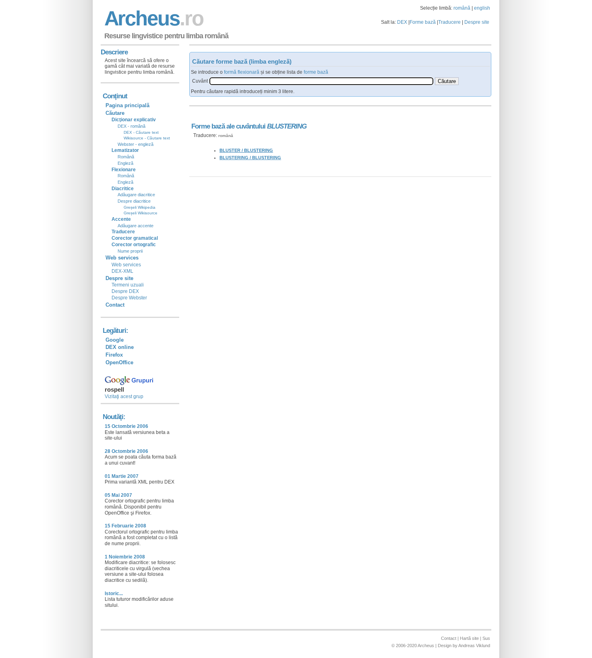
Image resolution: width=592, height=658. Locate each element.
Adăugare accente (135, 225)
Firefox (114, 355)
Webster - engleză (135, 144)
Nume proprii (130, 251)
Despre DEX (125, 291)
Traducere (449, 22)
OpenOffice (119, 362)
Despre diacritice (134, 201)
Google (115, 340)
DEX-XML (122, 271)
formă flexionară (241, 72)
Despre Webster (129, 298)
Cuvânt (200, 81)
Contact (115, 305)
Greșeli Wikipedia (139, 207)
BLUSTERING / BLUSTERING (250, 157)
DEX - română (131, 126)
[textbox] (321, 81)
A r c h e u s (152, 18)
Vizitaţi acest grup (124, 396)
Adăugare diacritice (136, 194)
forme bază (316, 72)
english (482, 8)
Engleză (125, 163)
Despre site (476, 22)
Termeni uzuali (128, 285)
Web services (126, 265)
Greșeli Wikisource (140, 213)
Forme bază (423, 22)
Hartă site (469, 638)
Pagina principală (127, 105)
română (461, 8)
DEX (402, 22)
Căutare (115, 113)
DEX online (120, 347)
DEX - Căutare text (141, 132)
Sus (486, 638)
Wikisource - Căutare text (147, 138)
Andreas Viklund (474, 645)
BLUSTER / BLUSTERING (246, 150)
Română (126, 156)
